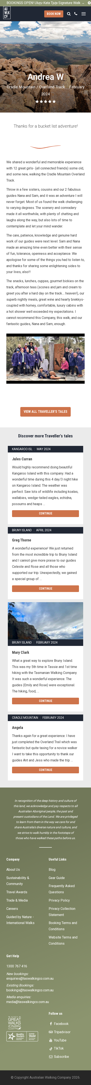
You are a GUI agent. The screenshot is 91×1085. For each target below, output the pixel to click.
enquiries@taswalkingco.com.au (30, 978)
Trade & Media (17, 900)
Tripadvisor (61, 1032)
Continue (45, 513)
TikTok (58, 1048)
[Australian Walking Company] (10, 12)
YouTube (59, 1040)
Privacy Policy (59, 900)
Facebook (61, 1024)
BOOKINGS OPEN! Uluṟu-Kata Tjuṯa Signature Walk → (46, 3)
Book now (54, 14)
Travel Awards (16, 892)
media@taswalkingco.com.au (27, 1002)
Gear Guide (57, 878)
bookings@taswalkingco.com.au (30, 990)
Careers (12, 909)
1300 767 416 (16, 966)
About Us (13, 870)
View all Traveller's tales (45, 412)
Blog (52, 870)
